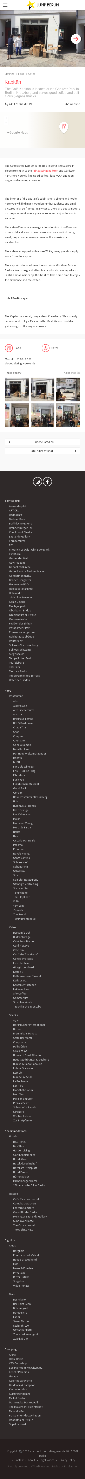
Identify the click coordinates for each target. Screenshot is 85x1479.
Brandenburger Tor (20, 528)
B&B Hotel (19, 1142)
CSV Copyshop (18, 1363)
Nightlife (10, 1240)
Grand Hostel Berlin (25, 1212)
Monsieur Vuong (23, 823)
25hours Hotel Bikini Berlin (29, 1185)
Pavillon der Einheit (20, 623)
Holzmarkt (15, 593)
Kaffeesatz (20, 980)
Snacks (13, 1015)
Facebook (47, 482)
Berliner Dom (17, 519)
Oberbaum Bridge (20, 610)
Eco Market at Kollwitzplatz (25, 1367)
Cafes (31, 74)
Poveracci (19, 849)
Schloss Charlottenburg (23, 645)
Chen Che (19, 740)
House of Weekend (25, 1259)
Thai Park (14, 667)
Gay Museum (17, 562)
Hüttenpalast (21, 1176)
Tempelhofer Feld (20, 658)
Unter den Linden (19, 680)
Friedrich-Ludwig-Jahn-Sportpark (29, 549)
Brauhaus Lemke (23, 719)
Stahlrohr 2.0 (21, 1325)
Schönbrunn (20, 866)
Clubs (12, 1245)
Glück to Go (20, 1051)
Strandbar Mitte (23, 1330)
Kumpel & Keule (23, 1077)
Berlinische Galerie (20, 523)
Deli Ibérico (20, 1046)
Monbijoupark (17, 606)
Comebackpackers (25, 1203)
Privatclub (19, 1272)
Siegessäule (16, 654)
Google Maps (18, 132)
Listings (9, 74)
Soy (15, 875)
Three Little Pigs (23, 1229)
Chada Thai (19, 727)
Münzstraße (16, 1411)
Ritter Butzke (21, 1277)
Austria (17, 714)
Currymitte (19, 1042)
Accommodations (16, 1131)
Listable (55, 1466)
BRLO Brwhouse (23, 723)
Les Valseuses (22, 814)
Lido (15, 1264)
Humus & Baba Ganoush (27, 1064)
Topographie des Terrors (24, 675)
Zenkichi (18, 910)
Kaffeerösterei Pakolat (27, 976)
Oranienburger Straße (22, 615)
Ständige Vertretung (25, 884)
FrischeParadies (44, 442)
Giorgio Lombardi (23, 967)
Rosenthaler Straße (21, 1420)
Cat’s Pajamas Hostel (26, 1199)
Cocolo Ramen (22, 745)
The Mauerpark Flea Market (25, 1407)
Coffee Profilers (23, 959)
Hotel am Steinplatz (25, 1168)
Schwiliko (19, 871)
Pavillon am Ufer (23, 1099)
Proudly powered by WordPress (26, 1466)
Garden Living (21, 1150)
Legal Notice (47, 1460)
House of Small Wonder (27, 1055)
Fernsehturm (17, 541)
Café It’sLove (21, 945)
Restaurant (16, 696)
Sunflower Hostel (23, 1221)
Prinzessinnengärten (45, 170)
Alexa (12, 1354)
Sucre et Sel (20, 888)
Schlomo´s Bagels (24, 1107)
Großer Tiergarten (20, 580)
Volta (16, 901)
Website (75, 104)
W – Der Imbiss (22, 1116)
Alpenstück (20, 706)
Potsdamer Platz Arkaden (25, 1415)
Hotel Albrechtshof (41, 451)
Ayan (16, 1020)
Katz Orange (21, 810)
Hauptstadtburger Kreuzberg (31, 1059)
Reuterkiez (16, 641)
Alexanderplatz (18, 506)
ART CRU (14, 510)
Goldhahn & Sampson (22, 1385)
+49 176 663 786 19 (20, 104)
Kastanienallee (18, 1389)
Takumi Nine (20, 892)
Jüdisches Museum (21, 597)
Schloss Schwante (20, 649)
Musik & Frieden (23, 1268)
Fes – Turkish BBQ (24, 771)
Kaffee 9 (18, 972)
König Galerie (17, 602)
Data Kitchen (21, 749)
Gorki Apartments (24, 1155)
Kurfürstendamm (19, 1394)
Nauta (16, 832)
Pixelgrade (70, 1466)
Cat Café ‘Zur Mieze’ (25, 954)
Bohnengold (20, 1308)
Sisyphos (19, 1281)
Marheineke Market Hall (23, 1402)
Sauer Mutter (21, 1321)
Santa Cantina (21, 858)
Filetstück (19, 775)
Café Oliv (18, 950)
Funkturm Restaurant (26, 784)
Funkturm (15, 554)
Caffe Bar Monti (22, 1038)
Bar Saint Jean (22, 1304)
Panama (18, 845)
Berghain (18, 1251)
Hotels (13, 1136)
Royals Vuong (21, 853)
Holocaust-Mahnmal (21, 589)
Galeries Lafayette (20, 1381)
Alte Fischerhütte (23, 710)
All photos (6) (72, 373)
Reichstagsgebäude (21, 636)
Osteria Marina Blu (24, 840)
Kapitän (17, 1072)
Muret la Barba (22, 827)
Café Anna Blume (23, 941)
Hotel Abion (20, 1159)
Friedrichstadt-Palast (26, 1255)
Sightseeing (12, 501)
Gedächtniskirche (20, 567)
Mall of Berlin (17, 1398)
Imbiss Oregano (23, 1068)
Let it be (18, 1085)
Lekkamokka (21, 989)
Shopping (11, 1349)
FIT (11, 545)
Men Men (18, 1094)
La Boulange (20, 1081)
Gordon (17, 792)
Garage (13, 1376)
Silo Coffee (20, 993)
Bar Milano (19, 1299)
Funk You (18, 779)
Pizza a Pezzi (21, 1103)
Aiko (16, 701)
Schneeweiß (20, 862)
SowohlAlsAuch (22, 1002)
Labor (16, 1317)
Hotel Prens (20, 1172)
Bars (12, 1294)
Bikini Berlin (16, 1359)
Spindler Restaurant (25, 879)
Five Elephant (21, 963)
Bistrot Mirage (22, 937)
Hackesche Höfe (19, 584)
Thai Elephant (21, 897)
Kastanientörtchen (24, 985)
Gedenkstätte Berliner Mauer (27, 571)
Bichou (17, 1029)
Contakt (19, 1460)
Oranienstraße (18, 619)
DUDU (16, 762)
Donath (17, 758)
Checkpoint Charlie (20, 532)
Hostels (14, 1194)
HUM (16, 801)
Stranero (18, 1112)
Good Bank (20, 788)
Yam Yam (18, 906)
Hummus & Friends (24, 806)
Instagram (37, 482)
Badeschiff (15, 515)
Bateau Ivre (20, 1312)
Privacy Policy (67, 1460)
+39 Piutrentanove (24, 919)
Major (16, 819)
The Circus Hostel (24, 1225)
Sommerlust (20, 998)
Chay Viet (19, 736)
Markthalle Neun (23, 1090)
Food (21, 74)
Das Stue (18, 1146)
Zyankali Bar (20, 1338)
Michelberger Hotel (25, 1181)
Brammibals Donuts (25, 1033)
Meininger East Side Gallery (30, 1216)
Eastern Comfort (23, 1208)
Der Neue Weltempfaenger (29, 753)
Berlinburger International (29, 1025)
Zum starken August (25, 1334)
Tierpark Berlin (18, 671)
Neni (16, 836)
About (31, 1460)
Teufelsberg (16, 662)
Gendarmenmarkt (20, 575)
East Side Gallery (19, 536)
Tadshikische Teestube (27, 1006)
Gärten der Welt (19, 558)
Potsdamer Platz (19, 628)
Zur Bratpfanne (22, 1120)
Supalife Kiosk (18, 1424)
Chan (16, 732)
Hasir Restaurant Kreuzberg (30, 797)
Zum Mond (19, 914)
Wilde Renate (21, 1285)
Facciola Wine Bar (24, 766)
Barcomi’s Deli (22, 932)
